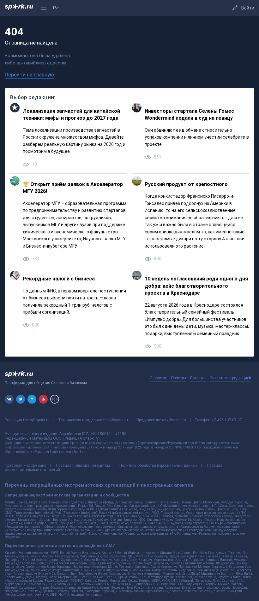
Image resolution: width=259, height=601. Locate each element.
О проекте (158, 378)
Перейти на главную (29, 74)
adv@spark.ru (174, 420)
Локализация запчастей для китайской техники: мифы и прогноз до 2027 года (71, 114)
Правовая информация (25, 465)
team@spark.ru (36, 420)
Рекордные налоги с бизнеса (59, 279)
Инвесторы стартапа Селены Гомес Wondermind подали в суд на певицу (189, 114)
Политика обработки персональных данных (158, 465)
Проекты (178, 378)
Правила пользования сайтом (83, 465)
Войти (247, 7)
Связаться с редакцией (230, 378)
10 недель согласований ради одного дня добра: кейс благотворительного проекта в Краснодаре (196, 286)
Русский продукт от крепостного (186, 184)
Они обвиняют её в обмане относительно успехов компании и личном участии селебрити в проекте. (197, 137)
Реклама (198, 378)
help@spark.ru (115, 420)
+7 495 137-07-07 (226, 420)
